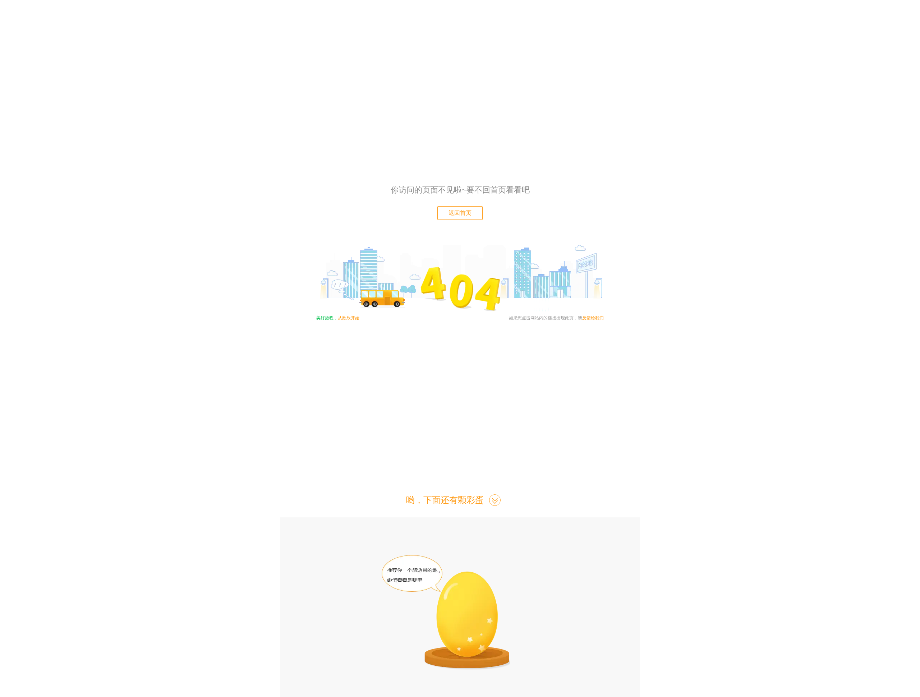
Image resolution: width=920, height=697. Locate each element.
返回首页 (460, 213)
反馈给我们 (593, 317)
